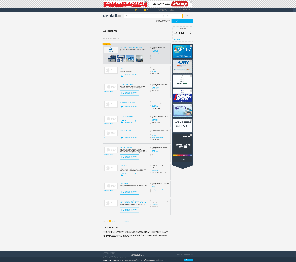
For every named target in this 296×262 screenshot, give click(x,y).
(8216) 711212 (155, 51)
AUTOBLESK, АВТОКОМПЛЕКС (128, 116)
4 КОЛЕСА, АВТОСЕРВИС (127, 84)
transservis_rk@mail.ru (157, 137)
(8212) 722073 (155, 204)
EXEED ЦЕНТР (124, 183)
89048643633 (155, 151)
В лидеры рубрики (108, 75)
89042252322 (155, 153)
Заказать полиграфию (136, 254)
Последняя (126, 221)
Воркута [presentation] (179, 38)
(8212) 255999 (155, 87)
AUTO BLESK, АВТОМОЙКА (127, 102)
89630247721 (155, 88)
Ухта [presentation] (181, 37)
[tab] (176, 37)
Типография (121, 9)
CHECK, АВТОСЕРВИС (126, 147)
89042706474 (155, 71)
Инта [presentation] (175, 38)
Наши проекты (112, 9)
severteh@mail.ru (156, 53)
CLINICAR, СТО (124, 166)
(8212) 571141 (155, 150)
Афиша (149, 9)
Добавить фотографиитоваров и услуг (131, 75)
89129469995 (155, 120)
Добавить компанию (182, 21)
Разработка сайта (178, 252)
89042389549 (155, 170)
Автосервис (122, 26)
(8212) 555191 (155, 106)
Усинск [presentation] (188, 37)
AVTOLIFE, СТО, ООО (126, 131)
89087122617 (155, 169)
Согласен (188, 259)
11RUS (121, 68)
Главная (105, 9)
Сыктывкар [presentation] (176, 37)
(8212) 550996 (155, 133)
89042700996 (155, 135)
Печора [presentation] (184, 37)
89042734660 (155, 50)
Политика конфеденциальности (138, 257)
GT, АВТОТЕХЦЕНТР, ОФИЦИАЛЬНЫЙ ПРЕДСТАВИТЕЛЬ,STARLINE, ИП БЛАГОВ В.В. (133, 201)
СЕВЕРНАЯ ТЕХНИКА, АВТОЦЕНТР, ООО (131, 47)
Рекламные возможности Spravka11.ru (139, 252)
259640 (153, 186)
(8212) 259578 (155, 187)
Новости (140, 9)
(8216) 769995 (155, 119)
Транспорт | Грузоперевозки (113, 26)
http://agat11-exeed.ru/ (157, 189)
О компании (129, 9)
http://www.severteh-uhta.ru (158, 56)
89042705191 (155, 105)
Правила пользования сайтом (138, 255)
